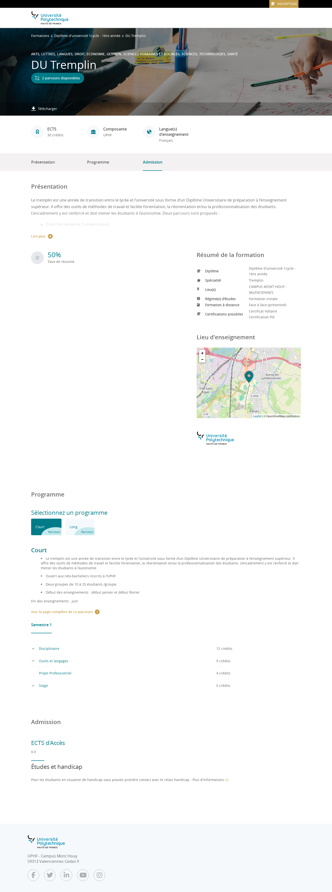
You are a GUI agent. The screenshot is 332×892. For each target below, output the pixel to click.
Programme (98, 162)
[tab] (46, 527)
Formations (40, 35)
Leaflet (257, 416)
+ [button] (202, 353)
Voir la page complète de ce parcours (62, 611)
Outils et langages (53, 661)
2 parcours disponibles (61, 78)
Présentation (43, 162)
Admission (152, 162)
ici (227, 779)
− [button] (202, 359)
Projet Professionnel (55, 673)
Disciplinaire (49, 648)
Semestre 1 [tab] (41, 624)
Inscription (287, 4)
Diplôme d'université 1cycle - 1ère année (87, 35)
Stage (43, 685)
